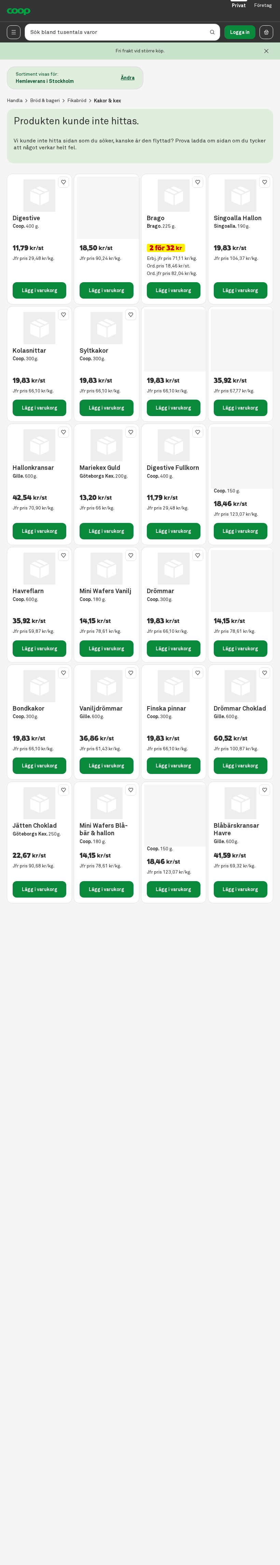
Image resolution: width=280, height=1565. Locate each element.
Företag (263, 5)
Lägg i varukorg (39, 290)
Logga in (240, 32)
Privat (239, 5)
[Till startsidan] (18, 11)
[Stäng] (266, 51)
